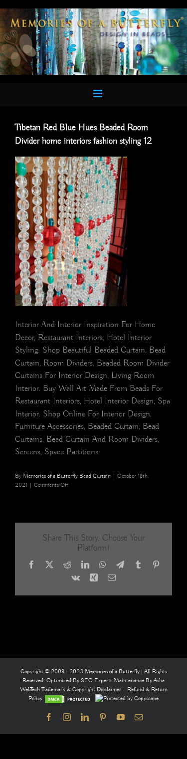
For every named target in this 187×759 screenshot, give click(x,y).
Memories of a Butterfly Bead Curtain (67, 476)
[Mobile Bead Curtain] (93, 12)
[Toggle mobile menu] (98, 93)
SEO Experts (97, 680)
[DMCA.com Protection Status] (69, 698)
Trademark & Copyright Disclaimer (81, 689)
